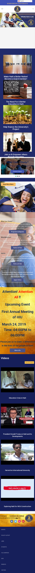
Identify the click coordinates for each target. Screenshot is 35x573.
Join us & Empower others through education (15, 155)
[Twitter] (15, 521)
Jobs (2, 541)
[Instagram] (19, 521)
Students (4, 547)
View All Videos (29, 362)
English (22, 1)
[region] (17, 20)
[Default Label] (23, 521)
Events (3, 529)
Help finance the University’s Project (15, 128)
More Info (17, 350)
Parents (3, 564)
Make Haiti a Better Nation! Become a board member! (16, 77)
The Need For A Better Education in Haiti (16, 103)
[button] (3, 166)
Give (2, 558)
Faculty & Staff (5, 535)
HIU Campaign (5, 552)
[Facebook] (11, 521)
